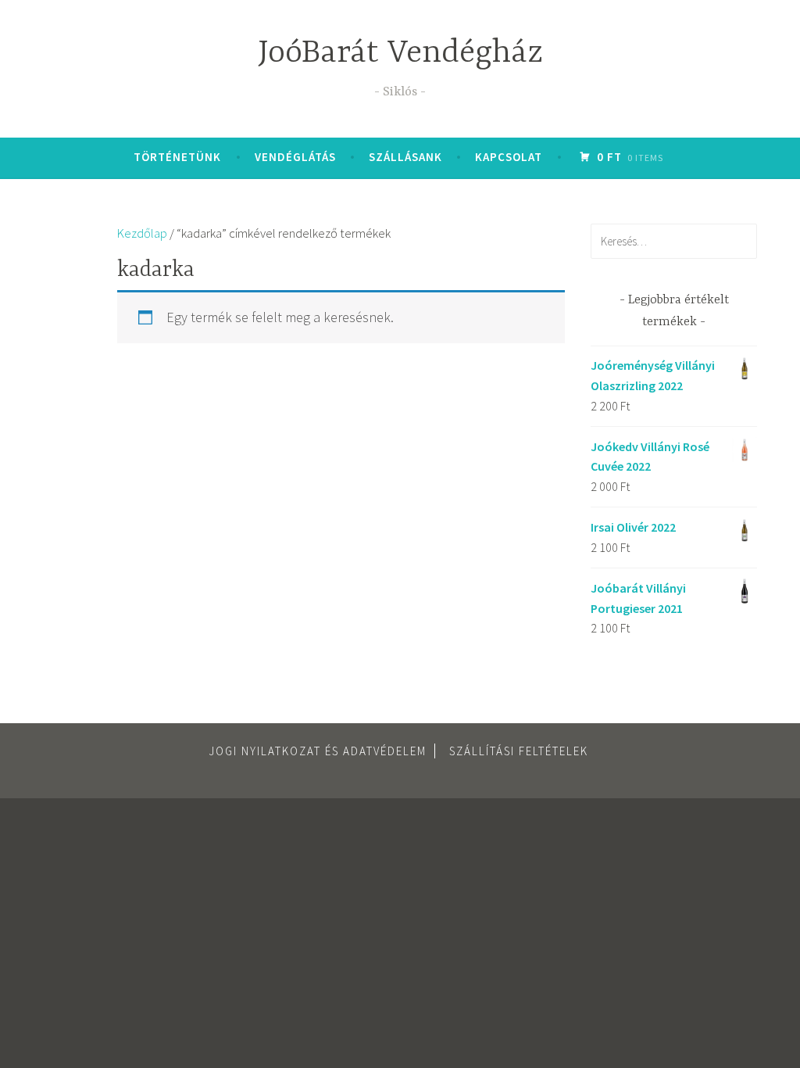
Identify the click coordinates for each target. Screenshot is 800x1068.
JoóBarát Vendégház (400, 53)
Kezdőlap (142, 233)
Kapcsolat (508, 156)
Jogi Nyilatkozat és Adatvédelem (318, 751)
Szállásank (405, 156)
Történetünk (177, 156)
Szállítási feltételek (518, 751)
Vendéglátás (295, 156)
